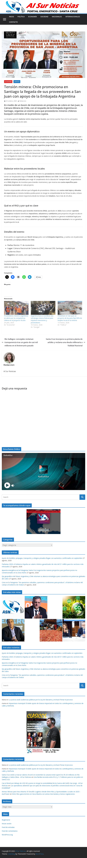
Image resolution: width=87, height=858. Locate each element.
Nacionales (57, 17)
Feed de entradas (8, 827)
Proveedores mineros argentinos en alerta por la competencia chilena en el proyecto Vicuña (16, 318)
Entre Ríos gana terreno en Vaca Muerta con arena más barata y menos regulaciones (43, 794)
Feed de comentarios (9, 831)
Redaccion (22, 101)
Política (21, 17)
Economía (32, 17)
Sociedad (44, 17)
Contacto (13, 22)
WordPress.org (7, 835)
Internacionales (72, 17)
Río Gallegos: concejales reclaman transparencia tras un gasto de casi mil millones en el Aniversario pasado (21, 342)
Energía (16, 81)
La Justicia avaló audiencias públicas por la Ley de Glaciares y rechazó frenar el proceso (41, 700)
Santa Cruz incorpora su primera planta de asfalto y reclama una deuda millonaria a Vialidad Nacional (64, 342)
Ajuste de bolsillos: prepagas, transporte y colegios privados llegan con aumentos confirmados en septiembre (42, 558)
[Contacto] (13, 607)
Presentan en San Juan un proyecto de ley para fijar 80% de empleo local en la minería (70, 318)
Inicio (11, 17)
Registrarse (6, 820)
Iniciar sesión (6, 823)
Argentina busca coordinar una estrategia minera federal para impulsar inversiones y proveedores (42, 319)
